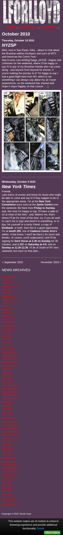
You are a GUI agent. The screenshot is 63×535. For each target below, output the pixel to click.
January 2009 (8, 421)
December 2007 (9, 465)
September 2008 (10, 435)
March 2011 (7, 345)
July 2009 (6, 405)
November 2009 (9, 392)
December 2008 (9, 425)
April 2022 (7, 289)
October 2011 (8, 329)
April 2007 (7, 491)
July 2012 (6, 306)
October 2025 (8, 276)
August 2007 (8, 478)
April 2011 (6, 342)
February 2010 (9, 385)
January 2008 (8, 461)
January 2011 (8, 352)
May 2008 (6, 448)
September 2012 (10, 299)
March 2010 (7, 382)
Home (11, 27)
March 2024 (7, 283)
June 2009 (7, 408)
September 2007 (10, 474)
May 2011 (6, 339)
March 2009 (7, 418)
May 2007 (6, 488)
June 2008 (7, 445)
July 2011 (6, 332)
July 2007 (6, 481)
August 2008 (8, 438)
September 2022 (10, 286)
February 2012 (9, 319)
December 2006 (9, 504)
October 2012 (8, 296)
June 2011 (7, 336)
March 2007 (7, 494)
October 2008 (8, 431)
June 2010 (7, 372)
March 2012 (7, 316)
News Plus (28, 27)
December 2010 (9, 355)
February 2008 (9, 458)
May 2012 (6, 309)
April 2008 (7, 451)
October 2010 (8, 362)
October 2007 (8, 471)
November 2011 (9, 326)
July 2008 (6, 441)
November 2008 (9, 428)
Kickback (48, 27)
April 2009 (7, 415)
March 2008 (7, 455)
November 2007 (9, 468)
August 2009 (8, 402)
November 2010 (50, 262)
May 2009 (6, 412)
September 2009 (10, 398)
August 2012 (8, 303)
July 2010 (6, 369)
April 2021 (7, 293)
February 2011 (9, 349)
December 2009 (9, 388)
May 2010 (6, 375)
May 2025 (6, 279)
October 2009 (8, 395)
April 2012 (7, 313)
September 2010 (13, 262)
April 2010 (7, 378)
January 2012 (8, 322)
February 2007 (9, 498)
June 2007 (7, 484)
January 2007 (8, 501)
